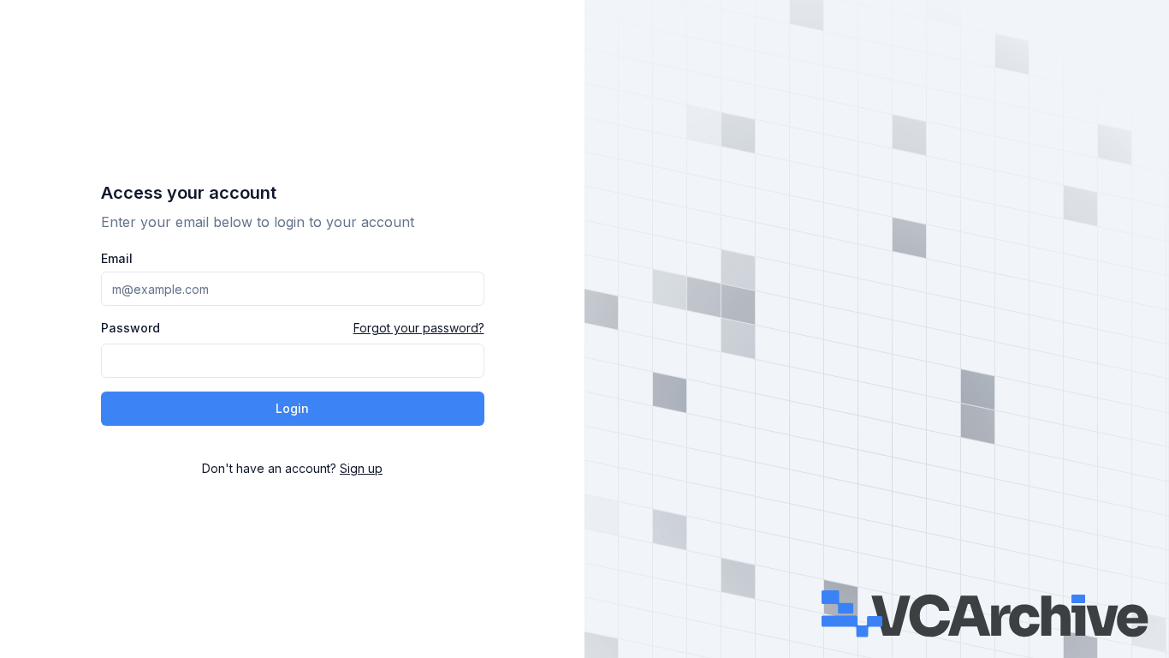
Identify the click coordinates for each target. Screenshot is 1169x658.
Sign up (361, 468)
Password (130, 328)
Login (292, 408)
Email (117, 259)
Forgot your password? (418, 327)
